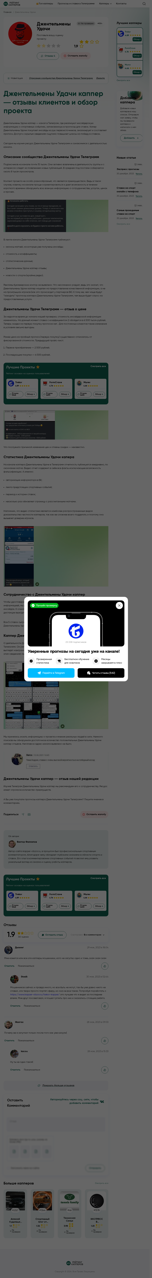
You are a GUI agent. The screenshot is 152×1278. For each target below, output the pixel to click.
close (119, 605)
